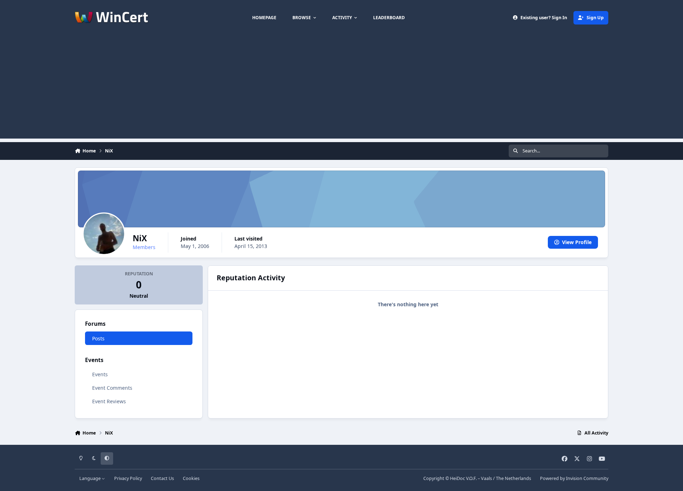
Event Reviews (109, 401)
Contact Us (162, 478)
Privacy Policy (128, 478)
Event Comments (112, 387)
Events (100, 374)
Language (90, 478)
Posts (98, 338)
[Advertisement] (341, 89)
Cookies (191, 478)
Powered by (574, 478)
